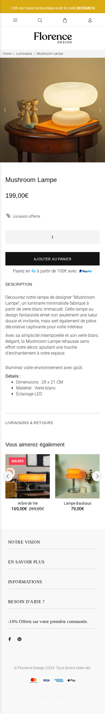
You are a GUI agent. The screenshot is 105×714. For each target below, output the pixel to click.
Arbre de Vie (28, 503)
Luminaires (24, 54)
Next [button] (100, 110)
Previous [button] (5, 110)
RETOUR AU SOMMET (52, 702)
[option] (52, 110)
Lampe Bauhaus (77, 503)
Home (7, 54)
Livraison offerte (26, 216)
